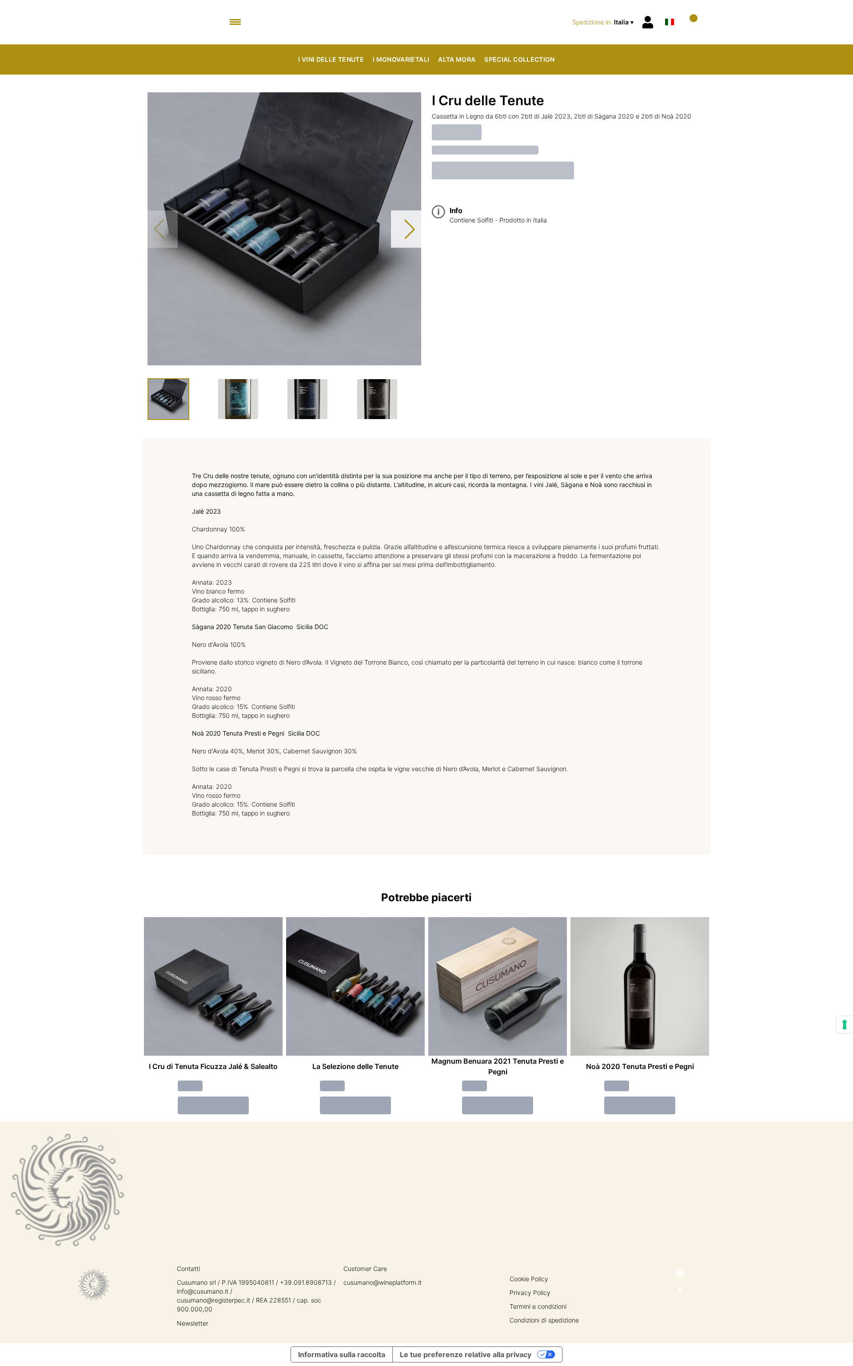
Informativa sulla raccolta (341, 1354)
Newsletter (192, 1323)
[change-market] (603, 22)
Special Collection (519, 59)
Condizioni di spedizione (544, 1320)
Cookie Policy (529, 1279)
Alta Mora (456, 59)
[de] (669, 10)
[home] (426, 22)
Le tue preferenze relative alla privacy (465, 1354)
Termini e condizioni (538, 1306)
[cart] (689, 22)
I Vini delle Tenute (331, 59)
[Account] (648, 22)
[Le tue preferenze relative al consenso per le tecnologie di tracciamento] (844, 1024)
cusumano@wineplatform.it (382, 1282)
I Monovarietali (401, 59)
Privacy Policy (530, 1292)
